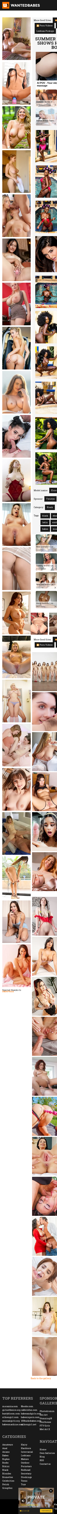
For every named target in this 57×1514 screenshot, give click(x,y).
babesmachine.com (11, 1424)
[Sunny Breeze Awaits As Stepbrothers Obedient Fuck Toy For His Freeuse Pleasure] (16, 701)
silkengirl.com (10, 1417)
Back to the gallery (41, 1378)
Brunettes (7, 1477)
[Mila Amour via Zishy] (16, 171)
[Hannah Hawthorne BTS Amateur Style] (16, 657)
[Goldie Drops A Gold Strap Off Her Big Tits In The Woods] (16, 127)
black (45, 515)
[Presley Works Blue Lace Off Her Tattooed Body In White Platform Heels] (16, 83)
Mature (25, 1459)
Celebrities (8, 1480)
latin (45, 522)
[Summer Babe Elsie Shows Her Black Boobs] (46, 146)
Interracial (27, 1451)
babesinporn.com (30, 1417)
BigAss (6, 1459)
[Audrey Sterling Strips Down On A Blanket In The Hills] (16, 392)
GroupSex (7, 1488)
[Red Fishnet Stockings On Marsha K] (16, 480)
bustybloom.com (11, 1413)
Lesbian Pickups (45, 31)
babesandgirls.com (30, 1413)
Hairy (24, 1444)
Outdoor (25, 1462)
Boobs (5, 1462)
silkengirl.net (28, 1424)
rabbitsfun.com (29, 1410)
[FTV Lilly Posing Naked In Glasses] (16, 568)
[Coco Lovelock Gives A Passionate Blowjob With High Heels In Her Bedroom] (16, 833)
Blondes (6, 1473)
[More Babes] (16, 348)
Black (50, 507)
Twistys (50, 498)
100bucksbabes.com (30, 1420)
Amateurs (7, 1444)
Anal (4, 1448)
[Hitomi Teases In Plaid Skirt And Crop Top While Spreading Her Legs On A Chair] (16, 789)
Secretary (26, 1473)
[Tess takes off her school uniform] (16, 965)
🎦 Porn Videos (44, 25)
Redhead (25, 1469)
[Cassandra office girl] (16, 304)
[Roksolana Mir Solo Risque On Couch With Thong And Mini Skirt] (16, 921)
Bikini (6, 1466)
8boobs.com (27, 1406)
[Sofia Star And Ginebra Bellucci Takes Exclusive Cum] (16, 436)
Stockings (26, 1477)
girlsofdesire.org (11, 1410)
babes (45, 529)
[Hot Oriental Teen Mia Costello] (16, 260)
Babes (5, 1455)
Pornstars (26, 1466)
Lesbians (26, 1455)
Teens (24, 1480)
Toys (23, 1484)
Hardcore (26, 1448)
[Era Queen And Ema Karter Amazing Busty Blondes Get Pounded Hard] (16, 215)
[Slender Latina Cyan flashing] (16, 877)
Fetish (5, 1484)
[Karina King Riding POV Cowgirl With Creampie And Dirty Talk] (16, 524)
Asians (6, 1451)
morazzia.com (10, 1406)
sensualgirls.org (11, 1420)
